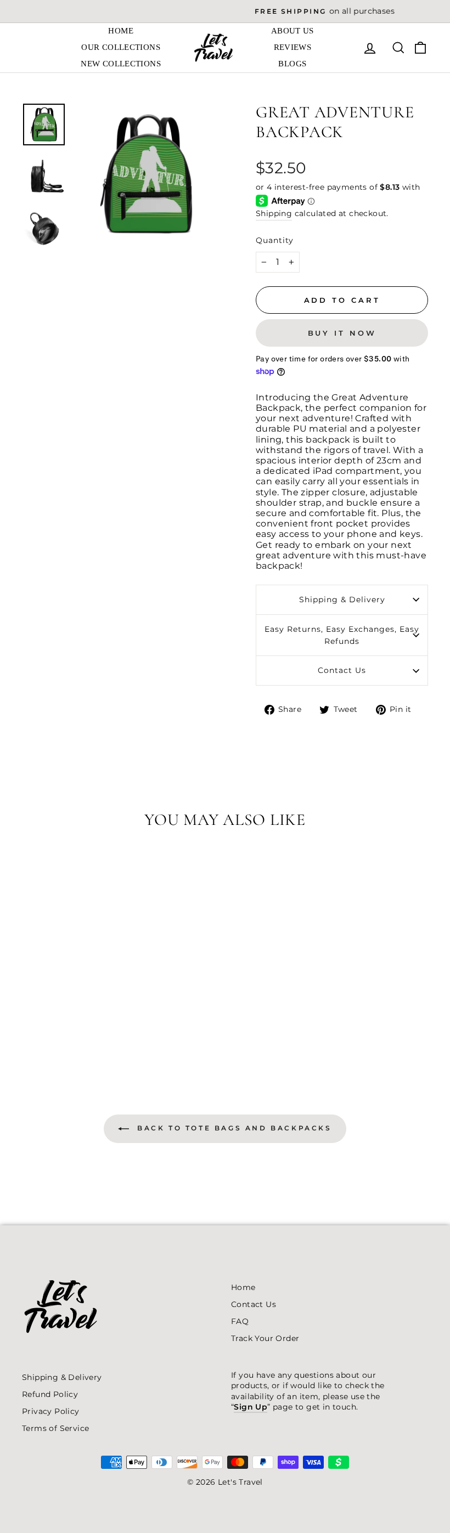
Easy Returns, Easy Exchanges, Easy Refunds (342, 635)
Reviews (293, 47)
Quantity (275, 240)
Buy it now (342, 333)
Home (120, 30)
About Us (292, 30)
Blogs (292, 63)
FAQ (240, 1321)
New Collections (121, 63)
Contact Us (342, 670)
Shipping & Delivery (342, 599)
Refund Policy (50, 1394)
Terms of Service (55, 1428)
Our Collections (120, 47)
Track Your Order (265, 1338)
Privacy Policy (51, 1411)
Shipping (274, 213)
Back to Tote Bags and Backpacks (232, 1128)
